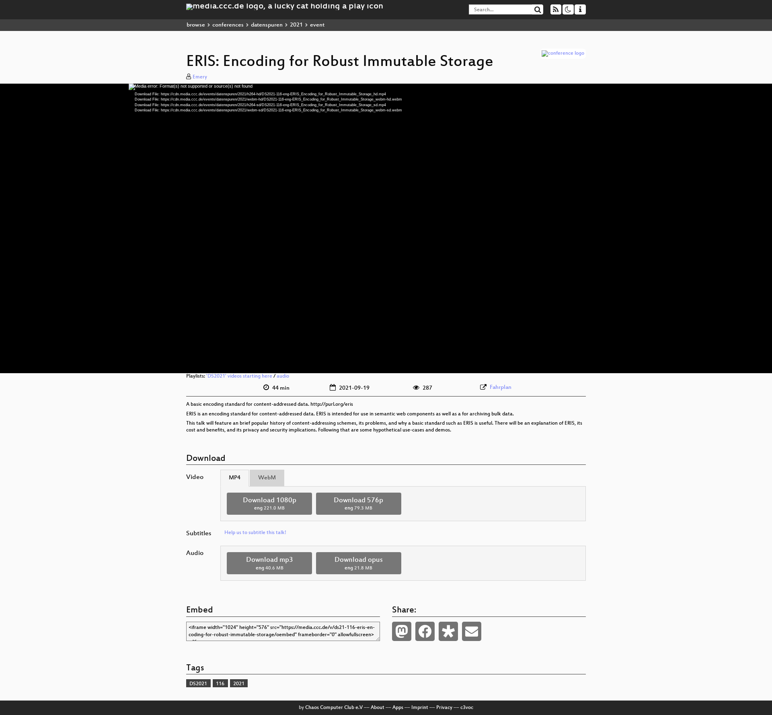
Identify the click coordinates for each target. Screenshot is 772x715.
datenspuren (267, 25)
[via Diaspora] (448, 631)
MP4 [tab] (234, 478)
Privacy (444, 708)
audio (283, 376)
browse (196, 25)
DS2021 (198, 684)
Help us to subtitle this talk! (255, 533)
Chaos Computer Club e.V (334, 708)
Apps (397, 708)
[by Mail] (471, 631)
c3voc (466, 708)
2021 (296, 25)
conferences (228, 25)
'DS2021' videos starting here (239, 376)
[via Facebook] (425, 631)
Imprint (419, 708)
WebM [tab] (267, 478)
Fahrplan (500, 387)
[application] (386, 228)
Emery (200, 77)
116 (220, 684)
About (377, 708)
